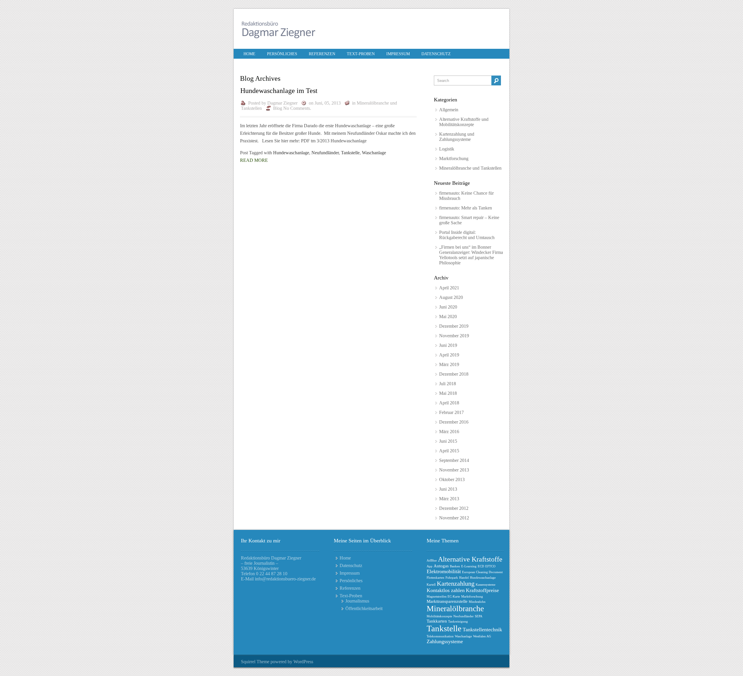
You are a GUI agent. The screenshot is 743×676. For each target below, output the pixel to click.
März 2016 (449, 431)
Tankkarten (437, 621)
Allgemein (448, 109)
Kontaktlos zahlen (446, 590)
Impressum (398, 54)
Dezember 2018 (453, 374)
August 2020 (451, 297)
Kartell (431, 584)
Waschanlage (374, 152)
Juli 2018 (447, 383)
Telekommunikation (440, 636)
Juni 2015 (448, 441)
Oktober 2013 (452, 479)
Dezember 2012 (453, 508)
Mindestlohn (477, 601)
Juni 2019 (448, 345)
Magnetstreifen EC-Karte (443, 596)
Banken (455, 566)
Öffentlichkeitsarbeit (364, 608)
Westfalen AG (482, 636)
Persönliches (282, 54)
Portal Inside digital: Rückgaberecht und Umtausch (467, 235)
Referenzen (322, 54)
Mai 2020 (448, 316)
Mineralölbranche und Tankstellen (470, 168)
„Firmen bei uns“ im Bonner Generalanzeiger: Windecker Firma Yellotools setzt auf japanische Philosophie (471, 255)
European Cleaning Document (482, 572)
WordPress (303, 661)
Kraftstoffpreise (482, 590)
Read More (254, 160)
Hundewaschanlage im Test (279, 90)
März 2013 (449, 498)
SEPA (478, 616)
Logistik (446, 148)
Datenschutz (436, 54)
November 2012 (454, 517)
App (429, 566)
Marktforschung (453, 158)
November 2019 (454, 335)
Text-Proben (361, 54)
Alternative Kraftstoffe (470, 559)
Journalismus (357, 600)
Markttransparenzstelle (447, 601)
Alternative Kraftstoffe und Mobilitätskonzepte (463, 122)
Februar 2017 (451, 412)
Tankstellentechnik (482, 629)
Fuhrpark (452, 577)
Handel (464, 577)
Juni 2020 (448, 306)
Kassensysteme (485, 584)
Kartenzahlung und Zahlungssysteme (456, 137)
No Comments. (297, 108)
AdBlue (432, 560)
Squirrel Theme (255, 661)
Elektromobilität (444, 571)
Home (249, 54)
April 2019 (449, 354)
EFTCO (490, 566)
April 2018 (449, 402)
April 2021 (449, 287)
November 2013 (454, 469)
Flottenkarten (435, 577)
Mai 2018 (448, 393)
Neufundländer (325, 152)
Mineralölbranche (455, 608)
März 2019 (449, 364)
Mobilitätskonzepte (439, 616)
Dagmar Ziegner (282, 103)
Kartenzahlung (456, 583)
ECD (481, 566)
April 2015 (449, 450)
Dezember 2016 (453, 421)
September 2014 (454, 460)
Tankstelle (350, 152)
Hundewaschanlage (291, 152)
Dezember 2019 (453, 326)
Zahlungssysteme (445, 641)
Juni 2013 (448, 489)
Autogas (441, 566)
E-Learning (469, 566)
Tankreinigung (458, 621)
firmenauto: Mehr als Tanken (465, 207)
